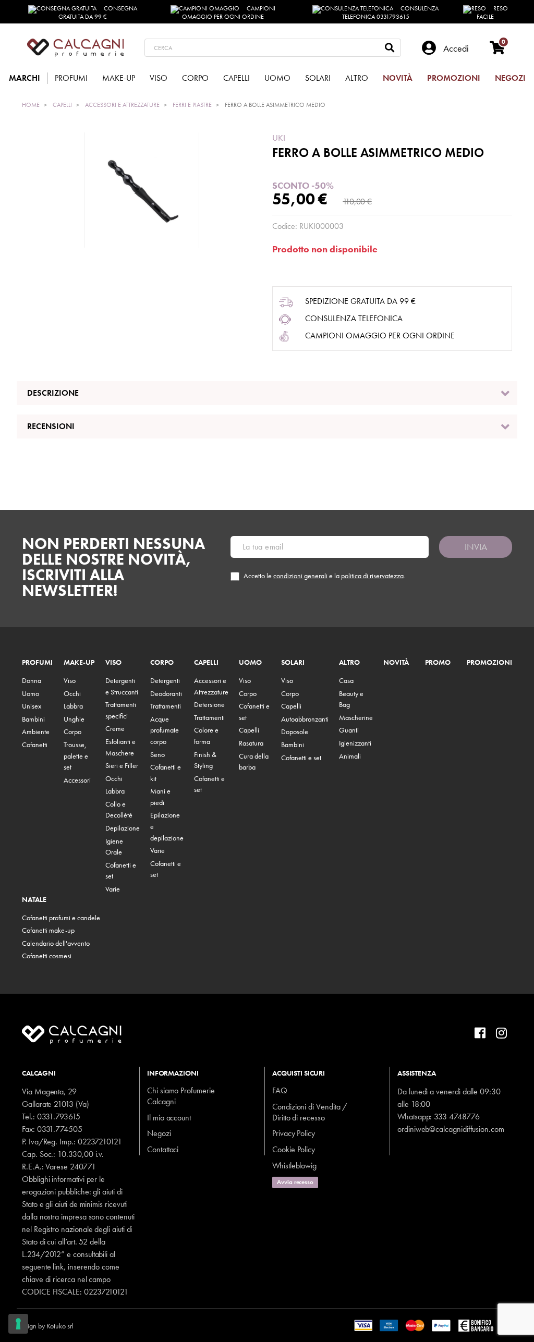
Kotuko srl (60, 1326)
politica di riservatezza (372, 575)
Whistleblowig (294, 1165)
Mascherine (356, 717)
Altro (349, 662)
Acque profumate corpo (164, 730)
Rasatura (251, 743)
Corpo (72, 731)
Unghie (74, 719)
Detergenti (165, 680)
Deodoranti (166, 693)
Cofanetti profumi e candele (61, 917)
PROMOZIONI (489, 662)
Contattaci (162, 1149)
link (58, 1266)
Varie (112, 889)
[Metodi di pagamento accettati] (435, 1324)
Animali (350, 756)
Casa (346, 680)
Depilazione (122, 828)
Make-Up (79, 662)
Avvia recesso (295, 1182)
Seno (157, 754)
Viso (70, 680)
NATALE (34, 900)
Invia (476, 547)
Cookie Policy (293, 1149)
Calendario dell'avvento (56, 943)
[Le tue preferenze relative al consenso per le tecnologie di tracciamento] (18, 1324)
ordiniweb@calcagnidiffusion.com (450, 1129)
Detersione (209, 704)
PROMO (438, 662)
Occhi (72, 693)
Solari (293, 662)
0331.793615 (58, 1116)
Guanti (349, 730)
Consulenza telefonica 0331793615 (390, 12)
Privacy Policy (293, 1133)
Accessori (77, 780)
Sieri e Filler (121, 765)
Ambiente (36, 731)
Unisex (31, 706)
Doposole (294, 731)
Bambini (33, 719)
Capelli (206, 662)
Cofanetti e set (301, 757)
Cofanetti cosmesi (46, 955)
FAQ (279, 1090)
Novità (396, 662)
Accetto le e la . (324, 576)
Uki (278, 137)
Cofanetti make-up (48, 930)
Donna (31, 680)
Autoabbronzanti (305, 719)
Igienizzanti (355, 743)
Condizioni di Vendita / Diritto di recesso (309, 1112)
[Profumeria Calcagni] (75, 48)
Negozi (159, 1133)
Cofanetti (34, 744)
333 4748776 (456, 1116)
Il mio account (169, 1117)
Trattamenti (165, 706)
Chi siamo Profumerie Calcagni (181, 1096)
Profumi (37, 662)
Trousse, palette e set (76, 756)
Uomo (30, 693)
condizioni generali (300, 575)
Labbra (73, 706)
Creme (115, 728)
